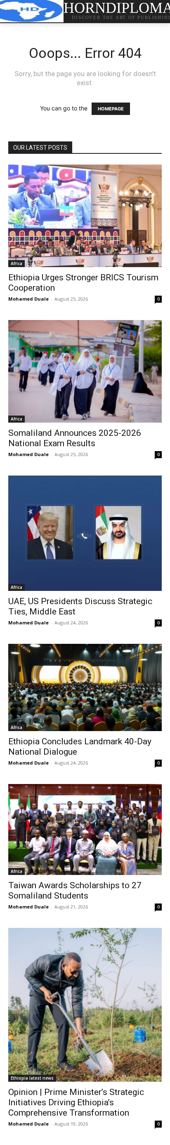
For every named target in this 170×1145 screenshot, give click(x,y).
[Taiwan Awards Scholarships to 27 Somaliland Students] (85, 829)
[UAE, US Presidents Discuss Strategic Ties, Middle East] (85, 533)
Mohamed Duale (28, 299)
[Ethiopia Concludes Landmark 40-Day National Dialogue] (85, 687)
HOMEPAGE (111, 109)
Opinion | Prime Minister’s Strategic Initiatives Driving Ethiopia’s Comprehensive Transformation (76, 1102)
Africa (16, 263)
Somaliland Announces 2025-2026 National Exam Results (74, 438)
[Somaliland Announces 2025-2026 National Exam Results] (85, 371)
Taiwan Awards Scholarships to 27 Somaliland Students (75, 890)
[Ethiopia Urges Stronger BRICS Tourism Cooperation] (85, 216)
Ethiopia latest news (32, 1078)
